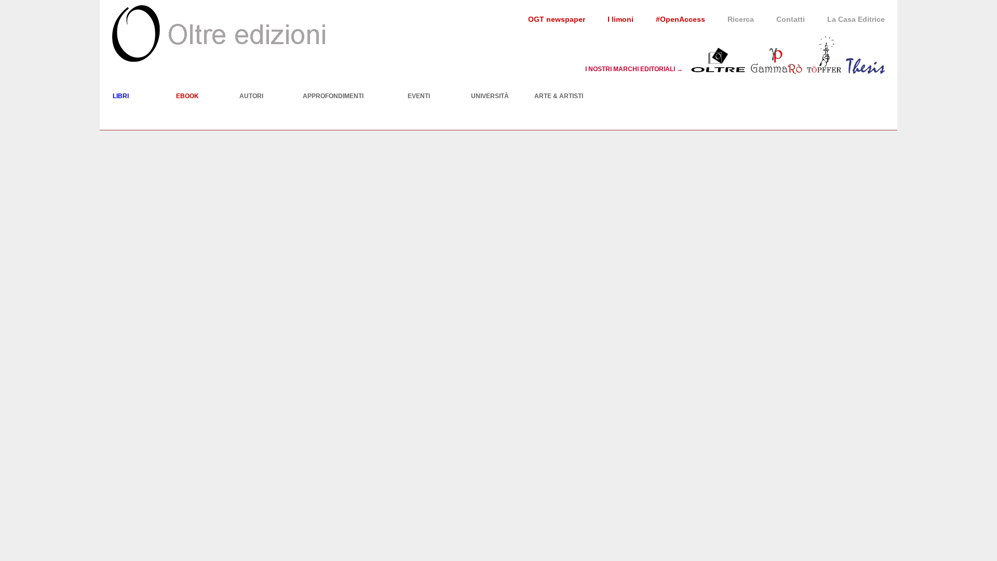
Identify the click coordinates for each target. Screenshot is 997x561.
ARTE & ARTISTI (558, 96)
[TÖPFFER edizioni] (824, 68)
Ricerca (740, 19)
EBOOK (187, 96)
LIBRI (121, 96)
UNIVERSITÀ (490, 96)
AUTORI (251, 96)
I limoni (621, 19)
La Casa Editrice (856, 19)
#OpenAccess (680, 19)
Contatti (790, 19)
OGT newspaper (556, 19)
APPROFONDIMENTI (333, 96)
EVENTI (419, 96)
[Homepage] (218, 33)
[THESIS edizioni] (865, 68)
